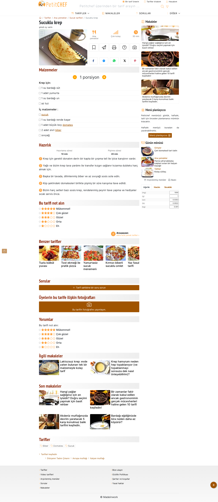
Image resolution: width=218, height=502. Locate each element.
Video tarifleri (46, 474)
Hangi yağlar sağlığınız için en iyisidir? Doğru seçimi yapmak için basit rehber (73, 398)
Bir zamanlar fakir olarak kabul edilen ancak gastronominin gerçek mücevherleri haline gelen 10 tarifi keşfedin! (114, 399)
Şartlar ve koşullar (121, 479)
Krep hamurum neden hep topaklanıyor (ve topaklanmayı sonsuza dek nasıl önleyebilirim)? (125, 368)
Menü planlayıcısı (158, 135)
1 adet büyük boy (57, 124)
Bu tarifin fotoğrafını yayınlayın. (89, 309)
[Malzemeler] (4, 251)
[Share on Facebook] (93, 60)
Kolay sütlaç (160, 171)
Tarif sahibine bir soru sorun (90, 287)
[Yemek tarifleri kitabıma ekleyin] (94, 47)
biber (58, 130)
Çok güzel (62, 213)
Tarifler (80, 13)
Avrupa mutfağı (80, 458)
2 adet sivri (51, 130)
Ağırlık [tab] (146, 187)
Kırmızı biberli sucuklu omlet (114, 264)
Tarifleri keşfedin (49, 454)
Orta (58, 221)
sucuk (44, 114)
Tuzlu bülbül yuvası (46, 264)
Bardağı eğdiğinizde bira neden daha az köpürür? (123, 419)
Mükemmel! (63, 208)
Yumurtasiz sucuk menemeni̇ (90, 266)
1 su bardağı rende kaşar (55, 119)
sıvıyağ (45, 135)
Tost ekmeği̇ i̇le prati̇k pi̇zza (70, 264)
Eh (57, 225)
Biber (45, 446)
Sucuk (71, 446)
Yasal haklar (118, 483)
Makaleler (112, 13)
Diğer (173, 13)
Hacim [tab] (157, 187)
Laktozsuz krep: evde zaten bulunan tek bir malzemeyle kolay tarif (73, 366)
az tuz (45, 103)
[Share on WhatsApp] (114, 60)
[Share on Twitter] (124, 60)
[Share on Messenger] (104, 60)
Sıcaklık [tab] (168, 187)
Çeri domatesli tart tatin (165, 150)
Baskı (173, 180)
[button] (42, 47)
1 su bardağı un (50, 98)
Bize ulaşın (117, 470)
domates (68, 124)
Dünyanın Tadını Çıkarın (58, 458)
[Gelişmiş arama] (167, 6)
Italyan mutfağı (97, 458)
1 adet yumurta (50, 93)
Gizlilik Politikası (120, 474)
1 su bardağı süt (50, 87)
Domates (58, 446)
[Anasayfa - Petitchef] (40, 18)
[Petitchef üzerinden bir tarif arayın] (162, 6)
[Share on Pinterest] (135, 60)
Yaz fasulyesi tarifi (136, 264)
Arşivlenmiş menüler (156, 180)
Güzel (59, 217)
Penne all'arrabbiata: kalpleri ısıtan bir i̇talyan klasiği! (165, 163)
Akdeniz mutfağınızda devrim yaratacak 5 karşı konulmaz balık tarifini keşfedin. (74, 420)
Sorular (144, 13)
